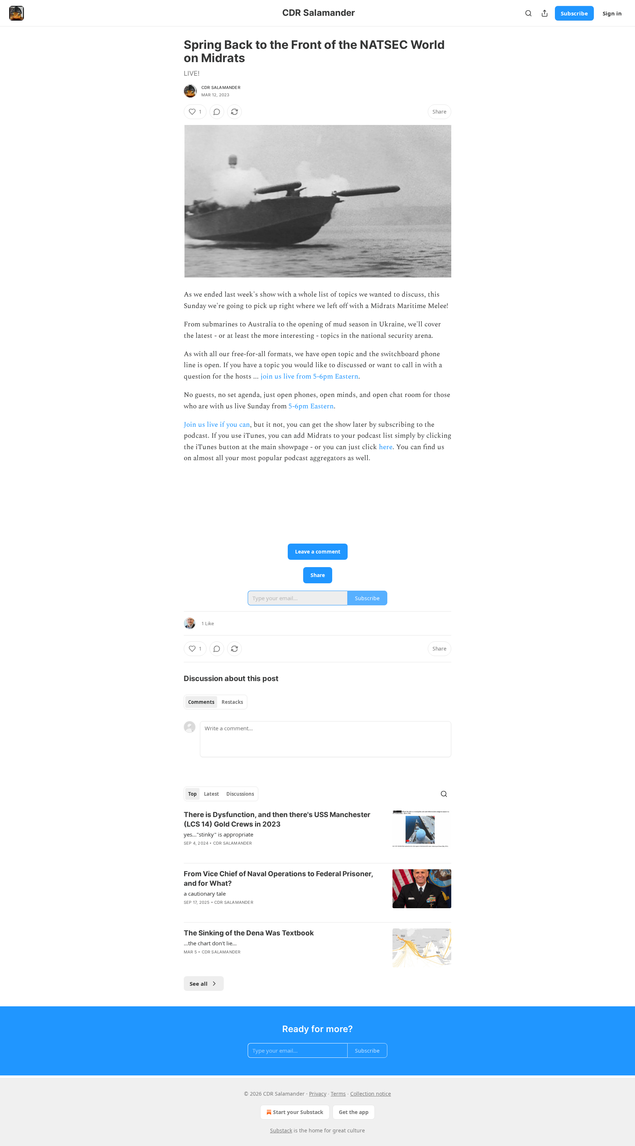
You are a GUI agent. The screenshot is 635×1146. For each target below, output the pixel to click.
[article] (317, 833)
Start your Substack (298, 1112)
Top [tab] (192, 794)
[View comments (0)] (216, 111)
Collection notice (370, 1093)
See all (199, 983)
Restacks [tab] (232, 702)
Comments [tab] (201, 702)
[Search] (528, 13)
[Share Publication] (544, 13)
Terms (338, 1093)
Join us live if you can (217, 424)
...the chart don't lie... (210, 943)
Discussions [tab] (240, 794)
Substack (281, 1130)
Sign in (612, 13)
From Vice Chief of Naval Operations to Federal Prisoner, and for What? (278, 879)
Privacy (317, 1093)
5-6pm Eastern (311, 406)
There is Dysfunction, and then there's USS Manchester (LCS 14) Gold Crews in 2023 (277, 819)
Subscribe (574, 13)
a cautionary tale (205, 893)
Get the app (354, 1112)
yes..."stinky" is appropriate (218, 834)
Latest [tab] (211, 794)
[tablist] (215, 702)
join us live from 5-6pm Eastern (309, 376)
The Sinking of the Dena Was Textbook (249, 933)
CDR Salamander (220, 87)
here (385, 447)
